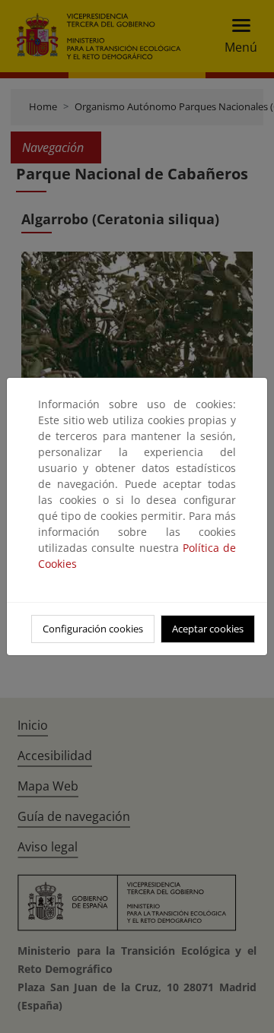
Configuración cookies (93, 628)
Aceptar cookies (208, 628)
